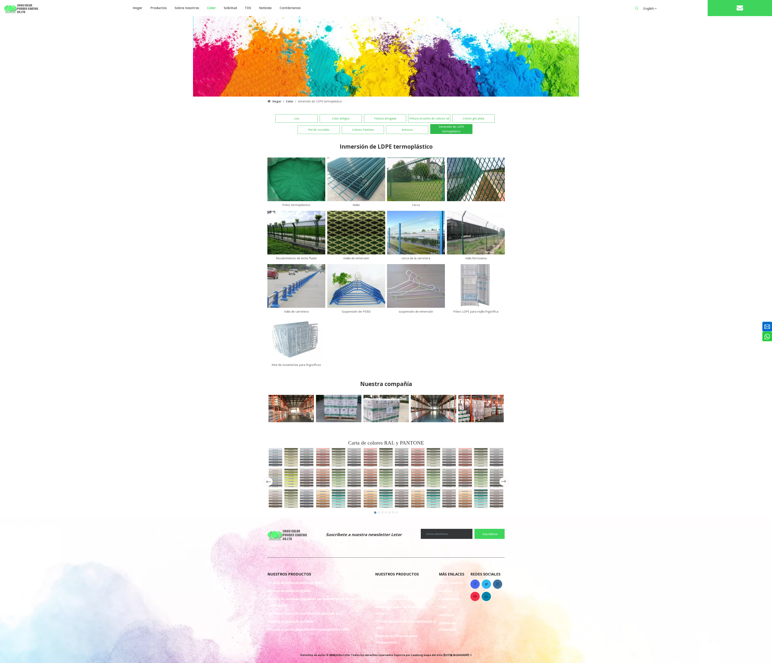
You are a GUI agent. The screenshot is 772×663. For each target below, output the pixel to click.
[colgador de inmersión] (416, 286)
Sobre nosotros (451, 583)
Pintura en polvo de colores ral (429, 118)
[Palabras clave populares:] (636, 8)
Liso (296, 118)
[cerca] (416, 179)
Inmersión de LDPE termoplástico (451, 129)
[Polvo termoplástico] (296, 179)
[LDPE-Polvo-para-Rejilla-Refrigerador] (476, 286)
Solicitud (446, 615)
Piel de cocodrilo (319, 130)
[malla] (356, 179)
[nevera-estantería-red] (296, 339)
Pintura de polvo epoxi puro (397, 591)
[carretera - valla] (416, 232)
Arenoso (407, 130)
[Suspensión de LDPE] (356, 286)
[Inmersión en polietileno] (476, 179)
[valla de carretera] (296, 286)
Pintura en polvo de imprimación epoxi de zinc (304, 613)
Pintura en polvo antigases (288, 591)
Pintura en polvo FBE (392, 583)
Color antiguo (341, 118)
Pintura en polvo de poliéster (290, 621)
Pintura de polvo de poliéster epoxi (295, 583)
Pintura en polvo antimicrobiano (401, 599)
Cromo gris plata (473, 118)
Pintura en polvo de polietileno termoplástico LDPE (308, 629)
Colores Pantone (363, 130)
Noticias (445, 591)
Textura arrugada (385, 118)
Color (443, 607)
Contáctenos (449, 599)
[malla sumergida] (356, 232)
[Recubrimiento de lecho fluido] (296, 232)
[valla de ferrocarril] (476, 232)
